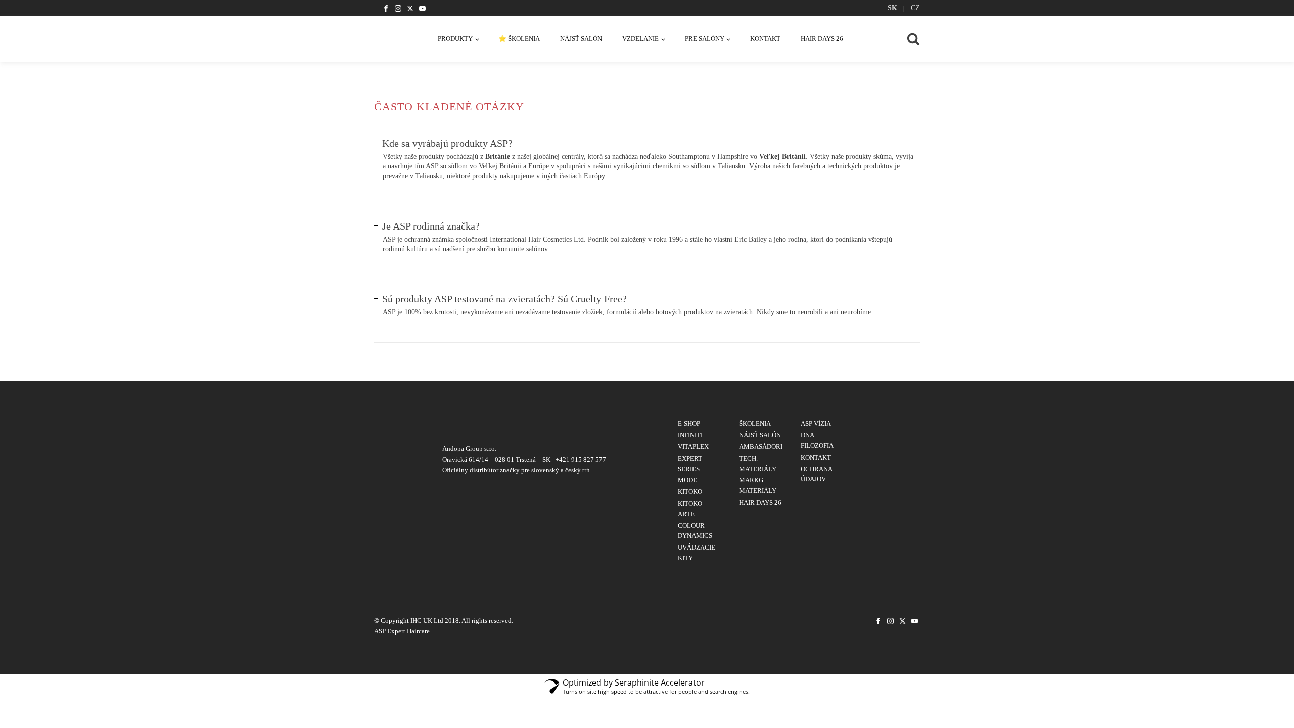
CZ (915, 8)
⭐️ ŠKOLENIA (519, 38)
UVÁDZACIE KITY (696, 552)
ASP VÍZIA (816, 423)
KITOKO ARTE (690, 508)
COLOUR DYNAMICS (695, 531)
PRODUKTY (455, 38)
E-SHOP (689, 423)
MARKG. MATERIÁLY (757, 485)
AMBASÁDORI (760, 446)
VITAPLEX (693, 446)
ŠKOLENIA (755, 423)
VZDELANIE (640, 38)
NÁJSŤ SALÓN (581, 38)
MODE (687, 480)
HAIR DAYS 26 (822, 38)
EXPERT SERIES (690, 463)
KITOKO (690, 491)
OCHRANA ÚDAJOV (816, 474)
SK (892, 8)
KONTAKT (765, 38)
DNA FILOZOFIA (817, 440)
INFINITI (690, 435)
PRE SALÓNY (704, 38)
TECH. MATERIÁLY (757, 463)
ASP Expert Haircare (402, 631)
